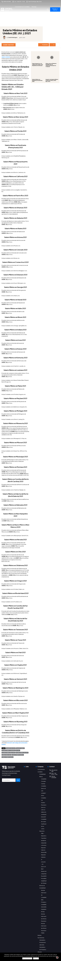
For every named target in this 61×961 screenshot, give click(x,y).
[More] (57, 44)
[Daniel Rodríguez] (5, 37)
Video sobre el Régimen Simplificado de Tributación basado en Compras (51, 65)
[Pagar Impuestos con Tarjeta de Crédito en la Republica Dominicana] (38, 57)
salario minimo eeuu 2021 (8, 752)
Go (18, 780)
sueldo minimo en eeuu (17, 754)
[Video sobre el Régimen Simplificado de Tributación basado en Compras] (52, 57)
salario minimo (20, 748)
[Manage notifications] (57, 957)
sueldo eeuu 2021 (6, 754)
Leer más (36, 958)
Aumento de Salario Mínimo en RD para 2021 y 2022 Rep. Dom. (52, 80)
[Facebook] (53, 1)
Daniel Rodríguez (12, 37)
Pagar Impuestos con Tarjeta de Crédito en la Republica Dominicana (37, 64)
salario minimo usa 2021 (22, 752)
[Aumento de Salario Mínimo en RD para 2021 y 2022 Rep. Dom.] (52, 73)
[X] (58, 1)
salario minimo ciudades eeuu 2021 (11, 750)
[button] (47, 9)
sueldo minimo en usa (7, 757)
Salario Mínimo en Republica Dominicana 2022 (37, 80)
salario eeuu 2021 (10, 748)
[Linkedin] (56, 1)
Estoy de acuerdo (27, 958)
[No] (59, 957)
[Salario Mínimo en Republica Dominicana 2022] (38, 73)
